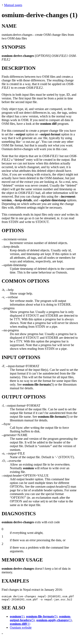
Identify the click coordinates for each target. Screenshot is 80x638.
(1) (17, 616)
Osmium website (21, 627)
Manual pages (13, 5)
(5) (41, 616)
